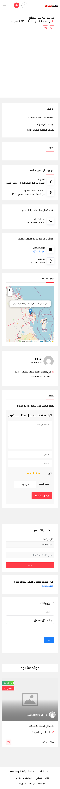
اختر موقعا (48, 539)
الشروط (22, 783)
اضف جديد (48, 586)
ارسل (49, 640)
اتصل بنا (28, 778)
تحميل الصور (44, 484)
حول (47, 778)
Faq (19, 778)
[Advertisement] (30, 62)
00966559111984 (41, 376)
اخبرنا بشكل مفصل (44, 620)
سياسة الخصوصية (37, 783)
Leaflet (49, 341)
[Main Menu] (5, 5)
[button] (30, 311)
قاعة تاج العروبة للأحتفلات (41, 726)
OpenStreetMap (37, 341)
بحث (30, 565)
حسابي (39, 778)
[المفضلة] (51, 27)
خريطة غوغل (39, 251)
